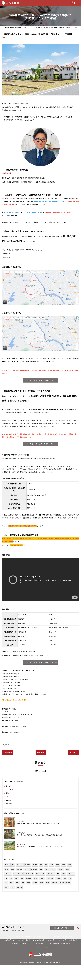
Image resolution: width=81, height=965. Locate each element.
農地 (65, 878)
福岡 (58, 874)
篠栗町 (13, 869)
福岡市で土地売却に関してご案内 (14, 726)
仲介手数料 (9, 804)
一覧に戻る (40, 752)
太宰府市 (61, 883)
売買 (70, 878)
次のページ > (73, 752)
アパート (26, 869)
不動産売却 (71, 874)
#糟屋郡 (37, 771)
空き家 (68, 869)
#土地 (44, 771)
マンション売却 (40, 874)
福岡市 (16, 878)
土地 (3, 745)
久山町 (7, 869)
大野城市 (54, 883)
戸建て (7, 745)
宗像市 (13, 887)
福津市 (7, 887)
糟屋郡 (41, 883)
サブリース (20, 865)
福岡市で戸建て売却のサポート (13, 732)
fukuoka (19, 869)
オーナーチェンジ (18, 874)
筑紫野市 (35, 883)
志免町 (51, 865)
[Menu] (77, 2)
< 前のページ (8, 752)
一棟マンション (29, 874)
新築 (46, 869)
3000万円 (34, 865)
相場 (22, 878)
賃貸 (13, 865)
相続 (46, 865)
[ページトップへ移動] (77, 928)
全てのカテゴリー (11, 786)
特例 (41, 865)
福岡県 (11, 883)
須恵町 (69, 865)
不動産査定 (50, 878)
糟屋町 (63, 865)
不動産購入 (60, 869)
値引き (35, 878)
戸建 (41, 869)
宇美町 (57, 865)
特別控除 (27, 865)
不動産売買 (34, 869)
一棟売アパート (51, 874)
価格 (11, 878)
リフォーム (8, 874)
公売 (6, 883)
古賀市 (68, 883)
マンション (9, 790)
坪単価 (63, 874)
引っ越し (7, 865)
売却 (23, 883)
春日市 (47, 883)
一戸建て (42, 878)
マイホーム (52, 869)
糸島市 (28, 883)
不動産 (17, 883)
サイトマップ (49, 947)
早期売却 (8, 800)
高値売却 (19, 887)
